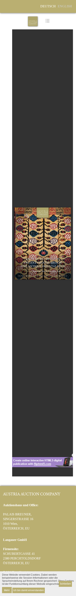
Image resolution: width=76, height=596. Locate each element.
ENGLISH (65, 6)
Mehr (7, 590)
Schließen (65, 583)
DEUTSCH (48, 6)
